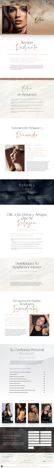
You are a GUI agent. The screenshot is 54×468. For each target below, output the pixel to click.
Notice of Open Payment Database (32, 465)
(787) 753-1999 (6, 1)
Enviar (30, 447)
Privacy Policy (21, 465)
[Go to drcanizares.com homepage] (27, 2)
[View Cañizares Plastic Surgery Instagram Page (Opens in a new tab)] (42, 2)
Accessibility (25, 465)
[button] (48, 2)
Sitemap (18, 465)
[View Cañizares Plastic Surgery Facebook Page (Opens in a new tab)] (27, 460)
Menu (50, 2)
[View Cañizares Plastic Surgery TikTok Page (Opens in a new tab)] (45, 2)
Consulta (44, 3)
